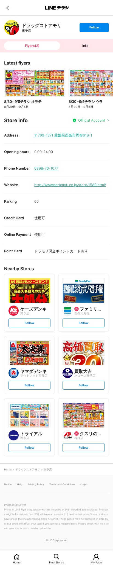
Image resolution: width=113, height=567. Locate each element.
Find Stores (56, 562)
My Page (96, 562)
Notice (8, 484)
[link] (11, 27)
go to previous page (9, 7)
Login (83, 484)
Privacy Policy (36, 484)
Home (17, 562)
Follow (94, 28)
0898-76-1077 (46, 168)
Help (19, 484)
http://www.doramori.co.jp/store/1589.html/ (70, 185)
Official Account (91, 120)
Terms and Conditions (62, 484)
